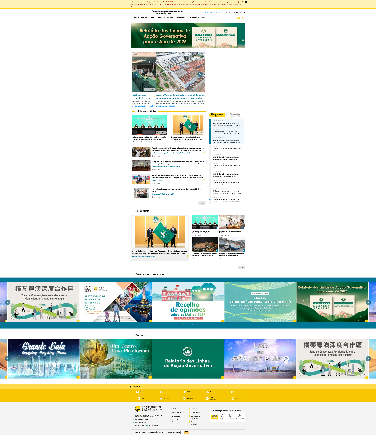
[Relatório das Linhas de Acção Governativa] (188, 359)
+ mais (202, 203)
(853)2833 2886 (140, 425)
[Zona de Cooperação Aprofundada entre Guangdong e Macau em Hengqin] (332, 359)
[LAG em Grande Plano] (260, 359)
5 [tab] (191, 324)
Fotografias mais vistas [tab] (235, 115)
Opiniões (194, 409)
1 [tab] (183, 324)
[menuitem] (143, 18)
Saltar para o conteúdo (212, 12)
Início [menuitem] (135, 17)
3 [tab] (187, 324)
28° (237, 12)
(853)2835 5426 (154, 425)
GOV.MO (174, 409)
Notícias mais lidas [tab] (217, 115)
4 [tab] (189, 324)
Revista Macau (176, 412)
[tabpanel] (188, 302)
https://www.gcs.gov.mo (142, 419)
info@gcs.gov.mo (140, 422)
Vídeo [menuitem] (160, 17)
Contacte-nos (195, 412)
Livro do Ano (175, 416)
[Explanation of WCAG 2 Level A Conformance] (184, 432)
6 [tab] (193, 324)
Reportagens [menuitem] (181, 17)
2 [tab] (185, 324)
